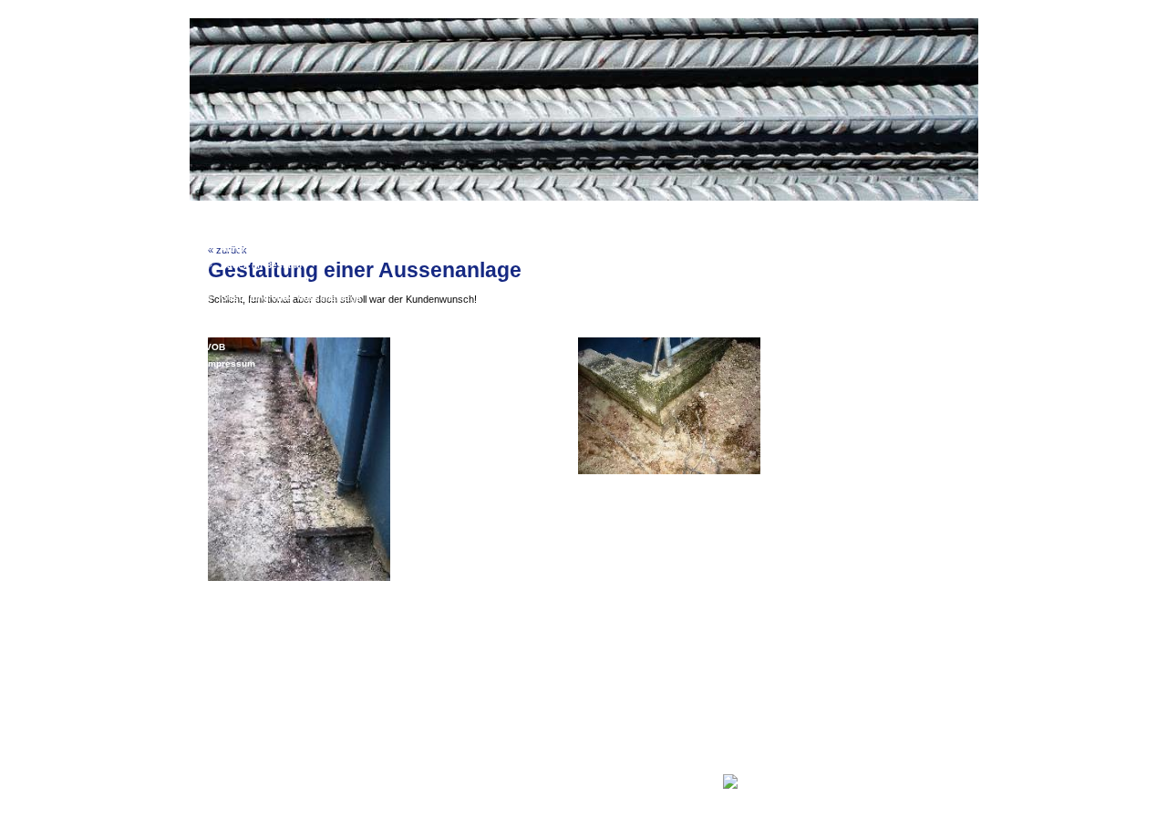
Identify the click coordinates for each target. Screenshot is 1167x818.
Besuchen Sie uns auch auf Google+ (643, 780)
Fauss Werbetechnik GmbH (618, 794)
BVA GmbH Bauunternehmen (493, 780)
